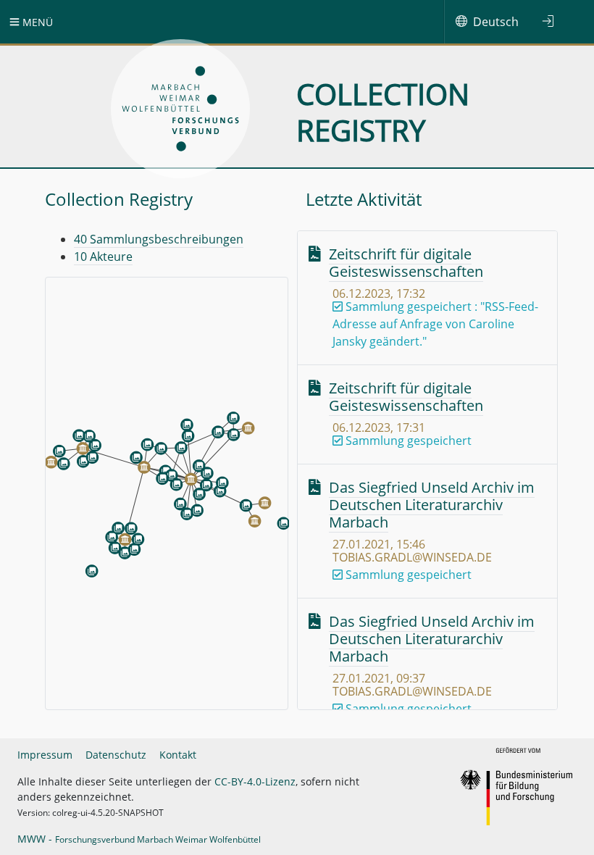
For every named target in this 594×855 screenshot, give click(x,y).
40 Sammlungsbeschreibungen (158, 239)
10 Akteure (103, 256)
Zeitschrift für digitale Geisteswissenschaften (406, 262)
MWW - (139, 839)
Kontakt (177, 755)
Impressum (44, 755)
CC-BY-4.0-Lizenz (255, 781)
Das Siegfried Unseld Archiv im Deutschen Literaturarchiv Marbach (432, 504)
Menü (36, 22)
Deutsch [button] (496, 22)
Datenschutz (115, 755)
